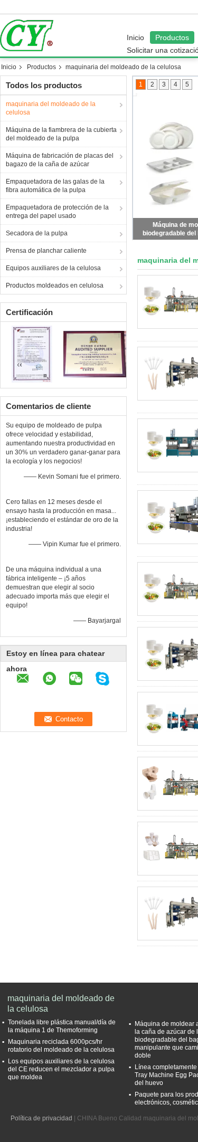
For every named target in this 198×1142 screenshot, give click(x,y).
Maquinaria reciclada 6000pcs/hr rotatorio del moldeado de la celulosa (61, 1045)
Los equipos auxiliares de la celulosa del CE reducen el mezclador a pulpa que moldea (61, 1069)
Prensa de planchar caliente (46, 250)
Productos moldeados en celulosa (54, 285)
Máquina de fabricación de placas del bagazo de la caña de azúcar (60, 160)
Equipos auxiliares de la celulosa (53, 268)
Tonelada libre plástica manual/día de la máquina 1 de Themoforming (62, 1026)
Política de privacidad (41, 1118)
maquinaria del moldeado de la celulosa (51, 108)
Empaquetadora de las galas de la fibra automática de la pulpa (55, 186)
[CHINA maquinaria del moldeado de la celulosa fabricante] (29, 35)
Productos (172, 37)
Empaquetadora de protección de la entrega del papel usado (57, 212)
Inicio (135, 37)
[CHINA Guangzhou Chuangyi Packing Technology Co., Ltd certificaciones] (32, 353)
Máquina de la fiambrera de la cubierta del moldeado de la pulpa (61, 134)
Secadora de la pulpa (37, 233)
